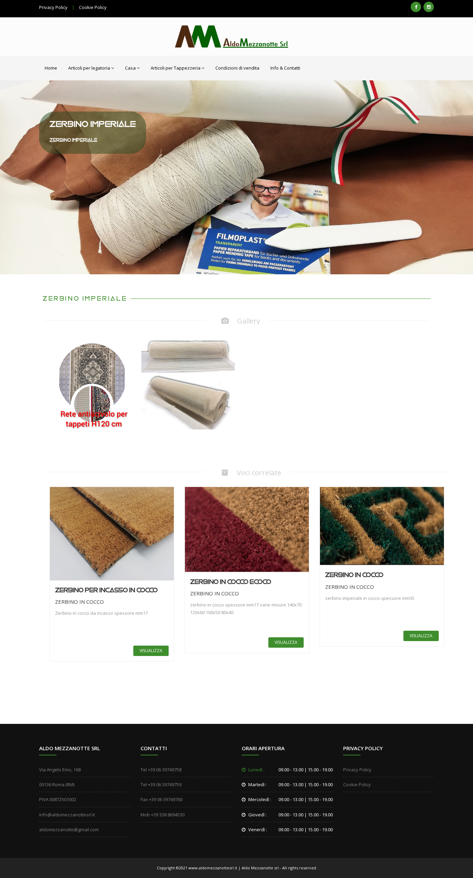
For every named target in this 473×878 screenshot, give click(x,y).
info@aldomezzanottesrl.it (67, 815)
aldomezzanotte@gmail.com (69, 829)
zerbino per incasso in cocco (106, 590)
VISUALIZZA (151, 651)
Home (51, 68)
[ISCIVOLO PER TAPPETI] (92, 382)
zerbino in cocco (354, 575)
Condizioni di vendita (237, 68)
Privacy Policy (53, 7)
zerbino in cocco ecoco (230, 582)
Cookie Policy (93, 7)
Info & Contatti (285, 68)
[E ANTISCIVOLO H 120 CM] (188, 382)
